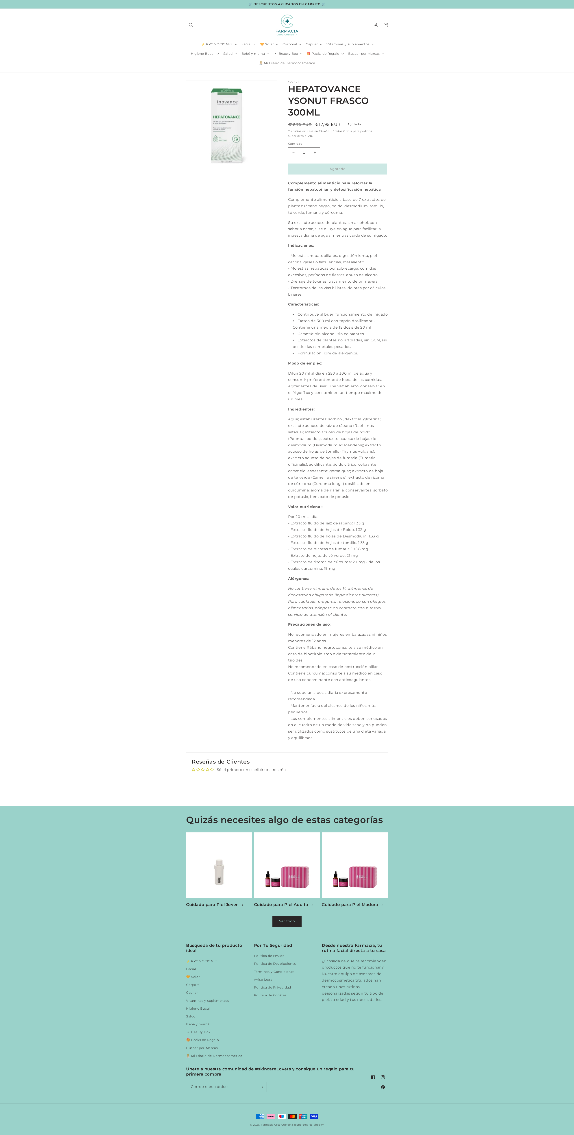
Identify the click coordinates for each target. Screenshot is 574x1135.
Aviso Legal (264, 980)
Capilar (192, 993)
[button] (191, 25)
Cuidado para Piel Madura (350, 904)
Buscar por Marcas (202, 1048)
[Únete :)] (262, 1087)
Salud (191, 1016)
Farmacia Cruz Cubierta (277, 1124)
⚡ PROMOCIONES (202, 961)
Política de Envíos (269, 956)
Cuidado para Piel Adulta (281, 904)
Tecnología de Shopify (309, 1124)
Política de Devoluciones (275, 964)
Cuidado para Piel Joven (212, 904)
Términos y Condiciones (274, 972)
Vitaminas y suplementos (207, 1001)
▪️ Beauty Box (198, 1032)
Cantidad (295, 143)
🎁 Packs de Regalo (202, 1040)
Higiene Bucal (198, 1008)
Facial (191, 969)
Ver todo (287, 921)
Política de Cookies (270, 995)
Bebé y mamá (198, 1024)
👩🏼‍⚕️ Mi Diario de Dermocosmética (214, 1056)
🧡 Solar (193, 977)
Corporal (193, 985)
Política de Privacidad (272, 987)
